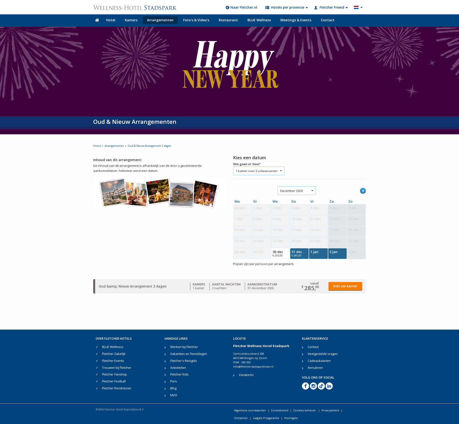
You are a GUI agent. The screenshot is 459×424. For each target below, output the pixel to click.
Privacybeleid (330, 410)
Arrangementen (160, 20)
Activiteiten (178, 367)
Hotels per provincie (287, 7)
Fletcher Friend (332, 7)
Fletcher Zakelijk (114, 354)
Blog (173, 388)
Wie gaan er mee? (247, 164)
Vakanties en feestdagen (188, 354)
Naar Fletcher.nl (243, 7)
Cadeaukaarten (319, 361)
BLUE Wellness (259, 20)
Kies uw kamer (345, 286)
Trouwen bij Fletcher (116, 367)
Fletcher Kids (179, 374)
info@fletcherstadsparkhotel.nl (253, 366)
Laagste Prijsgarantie (266, 418)
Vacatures (246, 375)
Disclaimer (241, 418)
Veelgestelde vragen (323, 354)
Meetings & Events (295, 20)
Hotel (110, 20)
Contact (327, 20)
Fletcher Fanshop (114, 374)
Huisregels (291, 418)
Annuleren (315, 367)
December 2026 (291, 191)
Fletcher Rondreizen (116, 388)
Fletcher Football (114, 381)
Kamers (131, 20)
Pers (173, 381)
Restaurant (228, 20)
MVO (173, 395)
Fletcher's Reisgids (183, 361)
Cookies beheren (305, 410)
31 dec (296, 253)
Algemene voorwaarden (250, 410)
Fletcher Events (113, 361)
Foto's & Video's (196, 20)
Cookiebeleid (279, 410)
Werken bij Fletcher (184, 347)
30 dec (278, 253)
